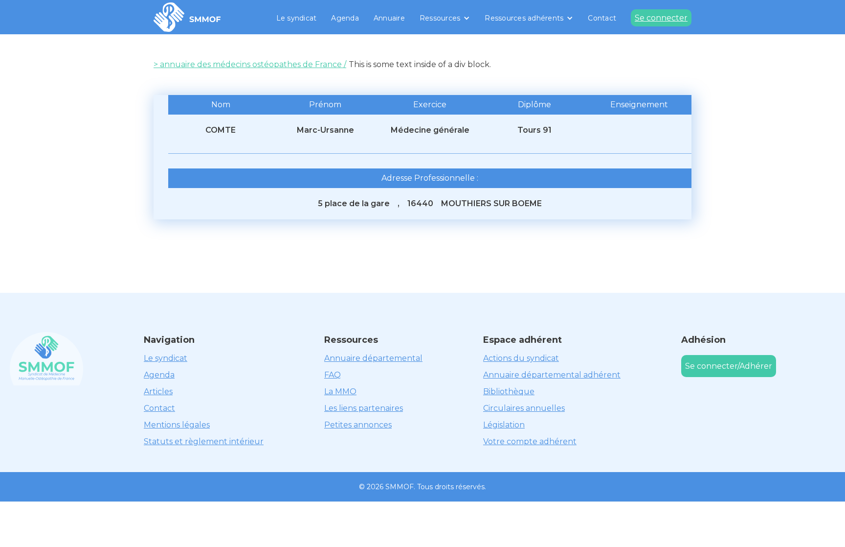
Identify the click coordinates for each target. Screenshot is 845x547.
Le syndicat (296, 18)
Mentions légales (177, 424)
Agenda (345, 18)
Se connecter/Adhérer (728, 366)
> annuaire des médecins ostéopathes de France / (250, 64)
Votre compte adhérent (530, 441)
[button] (445, 18)
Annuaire (389, 18)
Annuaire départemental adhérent (552, 375)
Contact (602, 18)
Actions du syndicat (521, 358)
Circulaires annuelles (524, 408)
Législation (504, 424)
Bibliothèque (508, 391)
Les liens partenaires (363, 408)
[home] (187, 17)
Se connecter (661, 18)
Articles (158, 391)
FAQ (332, 375)
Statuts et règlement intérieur (204, 441)
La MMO (340, 391)
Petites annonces (358, 424)
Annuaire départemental (373, 358)
